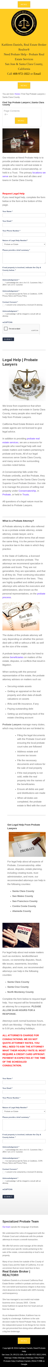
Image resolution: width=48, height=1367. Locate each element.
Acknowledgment (10, 311)
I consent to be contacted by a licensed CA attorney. (24, 305)
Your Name (7, 211)
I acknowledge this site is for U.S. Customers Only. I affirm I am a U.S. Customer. (22, 284)
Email (37, 73)
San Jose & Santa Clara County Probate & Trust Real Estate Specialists (24, 23)
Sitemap (29, 1357)
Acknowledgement (10, 280)
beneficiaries (17, 657)
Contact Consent (10, 302)
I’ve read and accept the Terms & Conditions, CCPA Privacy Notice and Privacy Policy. (22, 295)
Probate (6, 494)
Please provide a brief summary (16, 250)
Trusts (25, 494)
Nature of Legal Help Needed (15, 240)
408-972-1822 (21, 73)
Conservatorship (27, 490)
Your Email (7, 221)
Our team (6, 1227)
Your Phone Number (11, 231)
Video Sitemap (19, 1357)
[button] (24, 4)
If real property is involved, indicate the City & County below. (21, 268)
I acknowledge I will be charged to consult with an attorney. (21, 315)
